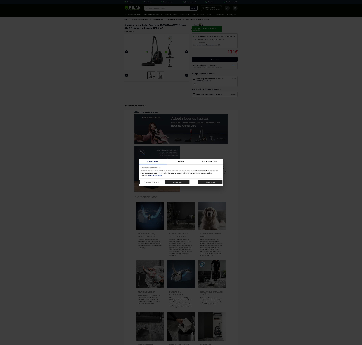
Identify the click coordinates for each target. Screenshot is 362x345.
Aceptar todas (210, 182)
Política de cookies (155, 175)
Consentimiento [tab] (152, 161)
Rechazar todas (177, 182)
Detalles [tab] (181, 161)
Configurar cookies (151, 182)
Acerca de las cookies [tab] (209, 161)
